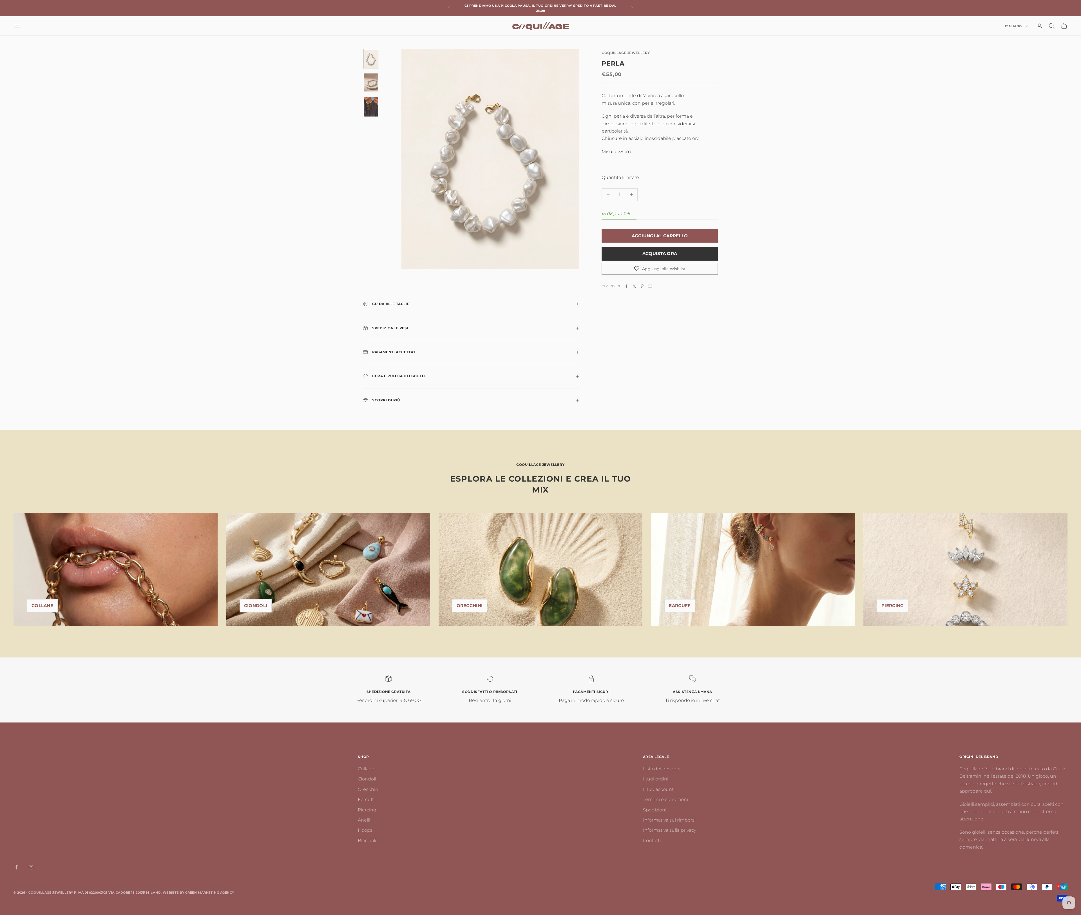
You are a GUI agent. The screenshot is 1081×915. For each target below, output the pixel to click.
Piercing (367, 810)
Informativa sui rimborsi (669, 820)
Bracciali (367, 840)
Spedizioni (654, 810)
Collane (42, 605)
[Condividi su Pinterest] (642, 286)
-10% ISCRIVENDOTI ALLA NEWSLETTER (540, 8)
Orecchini (470, 605)
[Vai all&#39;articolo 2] (371, 82)
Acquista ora (659, 253)
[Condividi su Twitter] (634, 286)
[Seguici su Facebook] (16, 867)
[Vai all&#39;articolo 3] (371, 107)
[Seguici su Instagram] (31, 867)
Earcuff (680, 605)
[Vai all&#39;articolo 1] (371, 58)
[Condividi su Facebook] (626, 286)
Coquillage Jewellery (626, 53)
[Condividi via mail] (650, 286)
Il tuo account (658, 789)
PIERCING (892, 605)
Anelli (364, 820)
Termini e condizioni (665, 799)
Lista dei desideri (661, 768)
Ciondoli (255, 605)
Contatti (652, 840)
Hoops (365, 830)
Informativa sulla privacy (669, 830)
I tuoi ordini (655, 779)
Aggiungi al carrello (660, 235)
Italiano (1013, 26)
